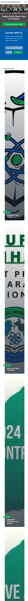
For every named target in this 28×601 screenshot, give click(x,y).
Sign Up (18, 52)
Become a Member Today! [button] (14, 24)
